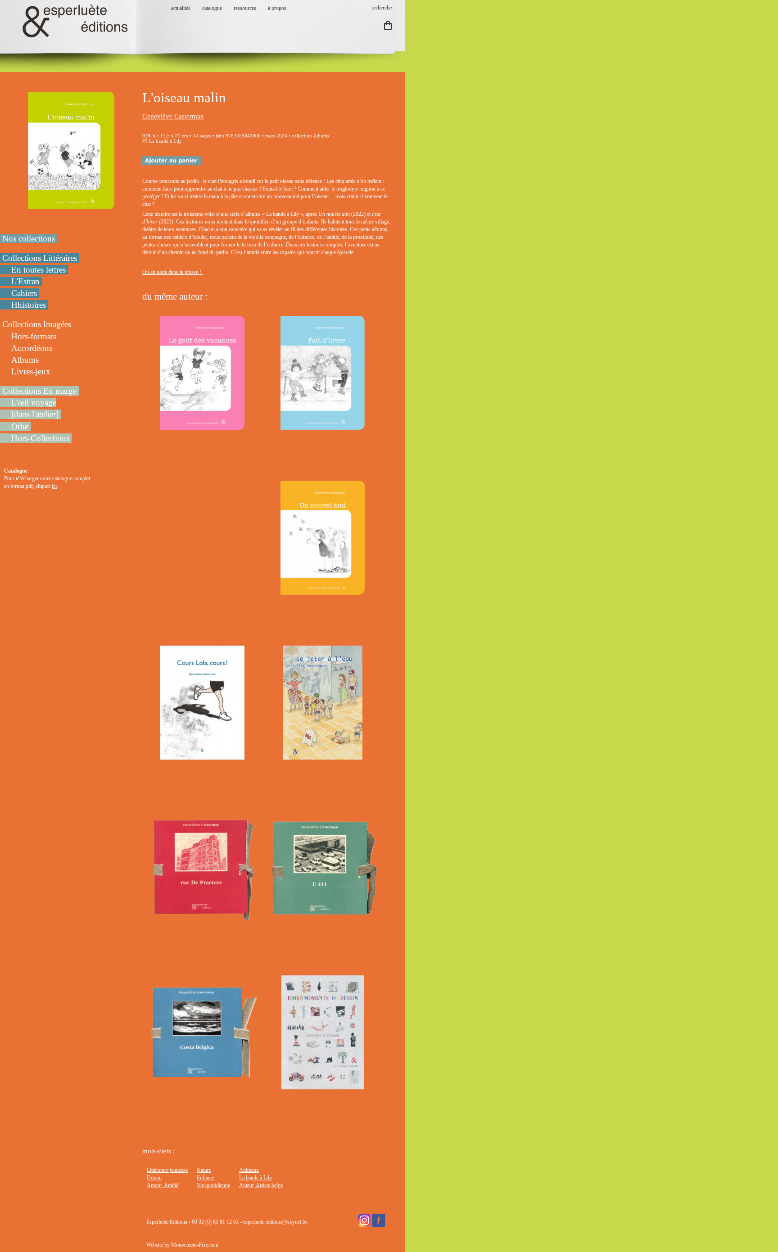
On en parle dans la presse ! (172, 272)
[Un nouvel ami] (322, 590)
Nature (204, 1170)
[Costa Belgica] (202, 1085)
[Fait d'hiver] (322, 426)
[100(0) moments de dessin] (322, 1085)
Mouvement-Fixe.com (194, 1245)
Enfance (205, 1178)
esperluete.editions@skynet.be (275, 1222)
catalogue (212, 8)
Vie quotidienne (213, 1185)
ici (54, 486)
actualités (180, 8)
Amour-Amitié (162, 1185)
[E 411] (323, 920)
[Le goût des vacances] (202, 426)
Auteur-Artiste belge (261, 1185)
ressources (245, 8)
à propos (277, 8)
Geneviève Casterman (173, 116)
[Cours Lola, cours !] (202, 755)
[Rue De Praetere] (202, 920)
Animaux (249, 1170)
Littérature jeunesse (167, 1170)
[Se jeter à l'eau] (322, 755)
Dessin (154, 1178)
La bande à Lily (255, 1178)
